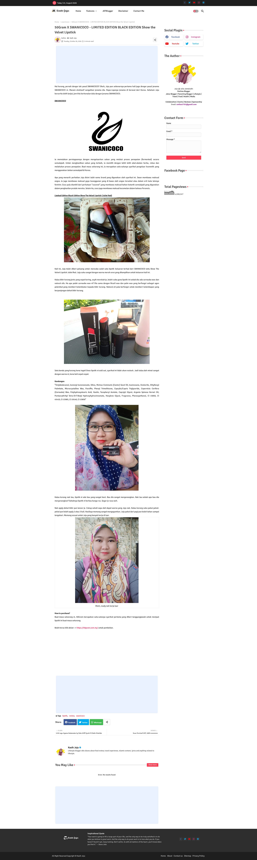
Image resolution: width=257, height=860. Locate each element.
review (71, 716)
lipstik (64, 716)
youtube (175, 43)
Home (78, 11)
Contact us (178, 856)
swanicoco (65, 22)
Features (90, 11)
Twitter (85, 723)
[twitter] (189, 2)
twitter (195, 43)
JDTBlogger (108, 11)
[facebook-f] (184, 2)
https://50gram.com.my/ (87, 628)
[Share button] (107, 722)
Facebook (71, 723)
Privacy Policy (198, 856)
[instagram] (199, 2)
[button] (196, 11)
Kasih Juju (73, 747)
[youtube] (194, 2)
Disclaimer (123, 11)
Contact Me (138, 11)
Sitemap (187, 856)
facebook (175, 37)
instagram (195, 37)
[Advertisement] (107, 64)
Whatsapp (98, 723)
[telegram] (203, 2)
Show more (152, 765)
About (169, 856)
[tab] (78, 11)
